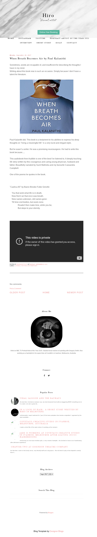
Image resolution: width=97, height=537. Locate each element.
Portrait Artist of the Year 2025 (69, 38)
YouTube (40, 38)
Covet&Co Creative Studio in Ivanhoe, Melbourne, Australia (45, 423)
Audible (17, 265)
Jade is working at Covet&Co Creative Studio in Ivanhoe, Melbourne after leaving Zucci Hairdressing (50, 435)
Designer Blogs (57, 531)
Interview (26, 43)
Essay (59, 43)
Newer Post (75, 292)
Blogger (50, 513)
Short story (44, 43)
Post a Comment (15, 288)
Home (11, 38)
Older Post (17, 292)
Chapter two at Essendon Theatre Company (39, 447)
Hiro (48, 16)
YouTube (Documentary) (29, 265)
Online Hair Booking (48, 32)
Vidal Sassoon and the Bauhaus (40, 398)
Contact (72, 43)
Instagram (25, 38)
